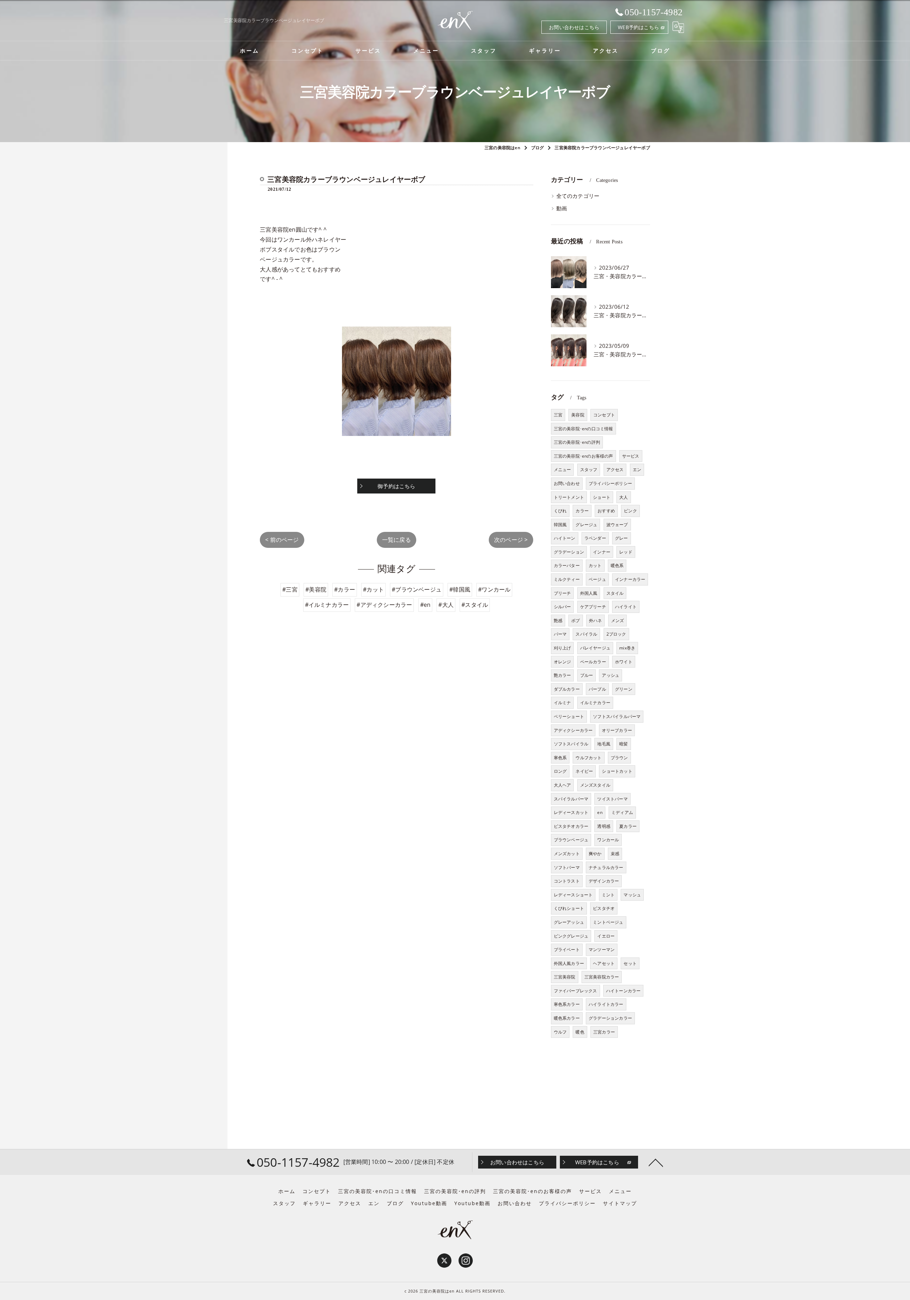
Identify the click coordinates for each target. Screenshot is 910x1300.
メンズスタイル (595, 785)
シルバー (562, 607)
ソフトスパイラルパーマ (617, 716)
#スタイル (474, 605)
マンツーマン (602, 949)
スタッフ (589, 469)
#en (425, 605)
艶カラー (562, 675)
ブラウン (619, 758)
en (599, 812)
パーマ (560, 634)
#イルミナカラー (327, 605)
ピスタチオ (604, 908)
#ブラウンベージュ (416, 589)
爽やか (595, 854)
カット (595, 565)
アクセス (615, 469)
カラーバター (567, 565)
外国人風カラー (569, 963)
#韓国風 (459, 589)
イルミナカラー (595, 703)
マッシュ (632, 895)
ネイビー (584, 771)
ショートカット (617, 771)
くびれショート (569, 908)
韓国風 (560, 525)
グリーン (623, 689)
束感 (615, 854)
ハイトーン (565, 538)
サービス (630, 456)
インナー (601, 552)
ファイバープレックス (575, 991)
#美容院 (315, 589)
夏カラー (628, 826)
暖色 (580, 1032)
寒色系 (560, 758)
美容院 (577, 415)
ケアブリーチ (593, 607)
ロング (560, 771)
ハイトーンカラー (623, 991)
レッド (625, 552)
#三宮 (290, 589)
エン (637, 469)
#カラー (344, 589)
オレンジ (562, 662)
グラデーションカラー (610, 1018)
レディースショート (573, 895)
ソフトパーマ (567, 867)
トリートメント (569, 497)
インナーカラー (630, 579)
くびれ (560, 511)
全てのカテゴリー (578, 196)
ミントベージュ (608, 922)
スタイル (615, 593)
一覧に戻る (396, 540)
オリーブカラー (617, 730)
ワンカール (608, 840)
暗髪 (623, 744)
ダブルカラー (567, 689)
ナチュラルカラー (606, 867)
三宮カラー (604, 1032)
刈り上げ (562, 648)
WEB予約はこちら (638, 27)
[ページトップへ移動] (656, 1162)
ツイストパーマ (612, 799)
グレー (621, 538)
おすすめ (606, 511)
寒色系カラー (567, 1004)
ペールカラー (593, 662)
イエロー (606, 936)
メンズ (617, 620)
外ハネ (595, 620)
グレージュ (586, 525)
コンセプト (604, 415)
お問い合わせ (567, 483)
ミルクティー (567, 579)
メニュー (562, 469)
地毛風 (603, 744)
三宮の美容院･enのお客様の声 (583, 456)
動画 (561, 208)
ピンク (630, 511)
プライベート (567, 949)
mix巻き (627, 648)
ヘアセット (604, 963)
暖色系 (617, 565)
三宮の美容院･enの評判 (577, 442)
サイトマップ (620, 1203)
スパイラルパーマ (571, 799)
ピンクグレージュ (571, 936)
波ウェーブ (617, 525)
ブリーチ (562, 593)
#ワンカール (494, 589)
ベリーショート (569, 716)
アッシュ (610, 675)
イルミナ (562, 703)
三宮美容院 (565, 977)
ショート (601, 497)
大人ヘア (562, 785)
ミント (608, 895)
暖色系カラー (567, 1018)
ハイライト (626, 607)
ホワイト (623, 662)
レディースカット (571, 812)
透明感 (603, 826)
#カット (373, 589)
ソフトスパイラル (571, 744)
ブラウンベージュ (571, 840)
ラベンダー (595, 538)
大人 (623, 497)
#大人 (446, 605)
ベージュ (597, 579)
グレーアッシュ (569, 922)
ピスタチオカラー (571, 826)
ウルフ (560, 1032)
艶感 (558, 620)
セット (630, 963)
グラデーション (569, 552)
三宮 (558, 415)
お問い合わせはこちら (574, 27)
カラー (582, 511)
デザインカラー (604, 881)
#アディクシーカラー (384, 605)
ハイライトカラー (606, 1004)
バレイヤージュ (595, 648)
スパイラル (586, 634)
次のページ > (511, 540)
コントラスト (567, 881)
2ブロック (616, 634)
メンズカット (567, 854)
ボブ (575, 620)
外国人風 (589, 593)
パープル (597, 689)
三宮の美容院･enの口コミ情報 (583, 429)
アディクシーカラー (573, 730)
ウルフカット (588, 758)
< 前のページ (282, 540)
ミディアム (622, 812)
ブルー (586, 675)
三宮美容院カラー (601, 977)
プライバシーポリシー (610, 483)
